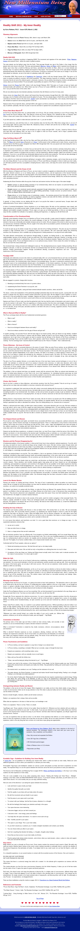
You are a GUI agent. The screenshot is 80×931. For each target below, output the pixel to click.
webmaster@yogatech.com (50, 927)
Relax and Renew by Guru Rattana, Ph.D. (39, 728)
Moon (11, 142)
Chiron (5, 85)
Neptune (73, 59)
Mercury (43, 66)
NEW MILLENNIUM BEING (24, 16)
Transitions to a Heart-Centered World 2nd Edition (55, 880)
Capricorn (39, 76)
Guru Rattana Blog (54, 906)
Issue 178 (8, 760)
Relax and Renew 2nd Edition (53, 771)
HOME (11, 16)
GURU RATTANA (46, 16)
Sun (4, 114)
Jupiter (33, 98)
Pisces (17, 85)
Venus (48, 66)
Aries (15, 95)
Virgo (35, 142)
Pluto (69, 59)
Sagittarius (30, 76)
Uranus (5, 61)
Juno (22, 142)
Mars (54, 66)
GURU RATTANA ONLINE (30, 917)
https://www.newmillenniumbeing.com (29, 925)
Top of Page (40, 898)
